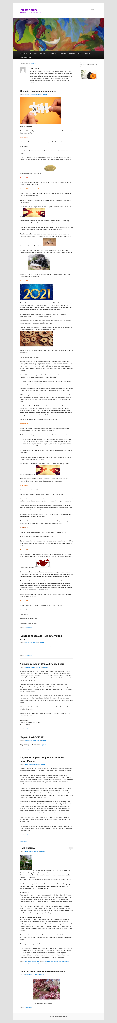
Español (87, 53)
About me (63, 53)
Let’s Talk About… (53, 53)
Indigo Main (28, 961)
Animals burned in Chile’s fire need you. (42, 664)
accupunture (47, 961)
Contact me (72, 53)
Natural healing (61, 961)
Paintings (80, 53)
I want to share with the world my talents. (43, 971)
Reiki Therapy (33, 53)
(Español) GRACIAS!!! (32, 737)
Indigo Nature (28, 9)
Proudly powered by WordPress (58, 1016)
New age (27, 963)
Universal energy (34, 963)
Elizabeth (33, 63)
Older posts (23, 841)
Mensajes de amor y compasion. (38, 91)
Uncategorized (28, 627)
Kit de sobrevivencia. (25, 57)
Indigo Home (23, 53)
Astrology (42, 53)
